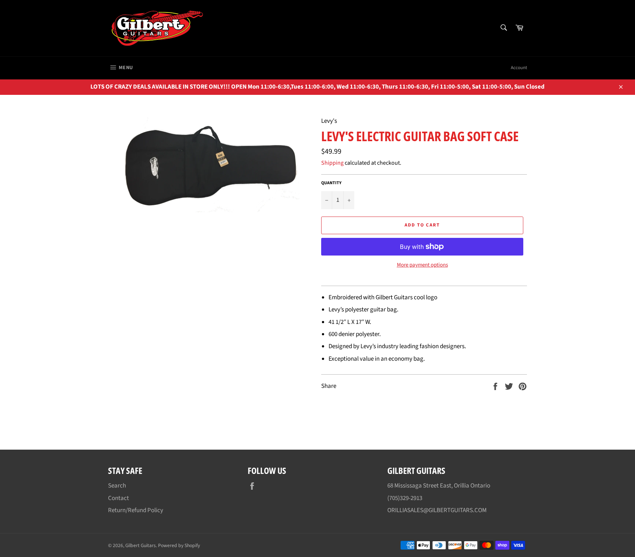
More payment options (422, 265)
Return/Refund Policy (135, 510)
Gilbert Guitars (140, 545)
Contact (118, 498)
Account (519, 67)
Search (117, 485)
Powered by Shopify (179, 545)
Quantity (331, 183)
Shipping (332, 163)
